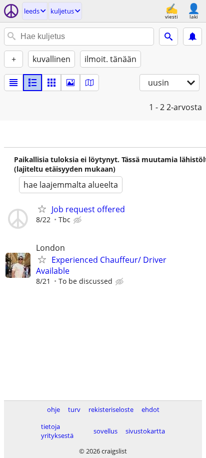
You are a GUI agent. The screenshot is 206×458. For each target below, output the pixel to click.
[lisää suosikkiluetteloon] (42, 209)
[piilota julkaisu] (78, 220)
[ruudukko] (51, 82)
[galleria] (70, 82)
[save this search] (192, 37)
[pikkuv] (32, 82)
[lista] (13, 82)
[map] (89, 82)
